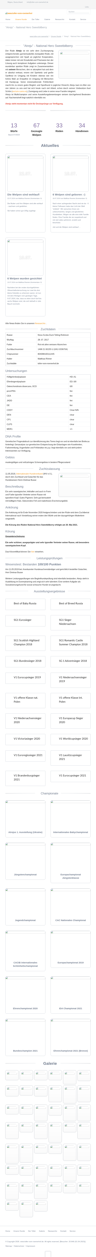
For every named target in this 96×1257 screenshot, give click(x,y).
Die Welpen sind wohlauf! (23, 194)
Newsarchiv (40, 323)
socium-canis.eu (19, 91)
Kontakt (63, 1231)
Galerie (42, 1231)
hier (32, 552)
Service (73, 1231)
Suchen (88, 11)
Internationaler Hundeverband (29, 474)
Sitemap (8, 1246)
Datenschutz (19, 1246)
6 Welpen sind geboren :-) (69, 194)
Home (7, 1231)
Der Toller (32, 1231)
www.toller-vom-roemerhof (39, 36)
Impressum (30, 1246)
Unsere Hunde (56, 36)
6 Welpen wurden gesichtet (24, 278)
